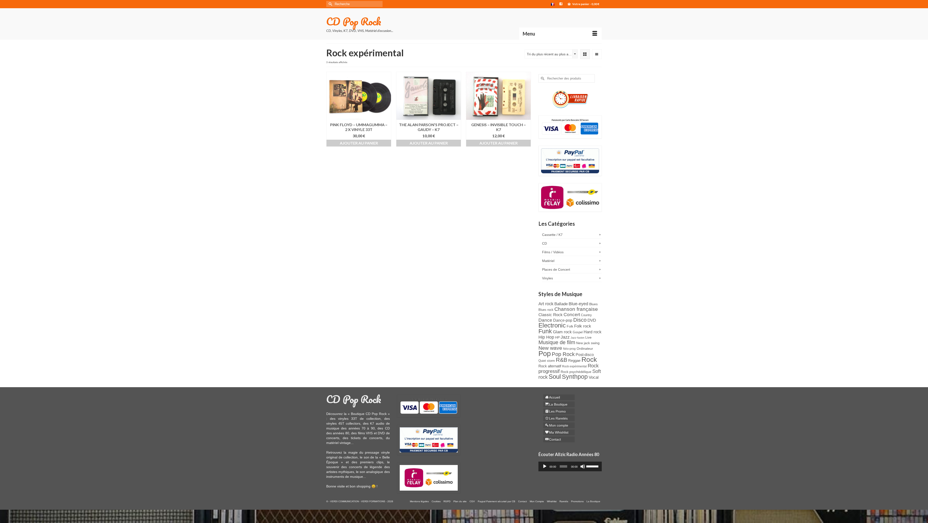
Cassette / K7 (552, 235)
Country (586, 315)
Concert (572, 314)
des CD (383, 428)
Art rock (545, 303)
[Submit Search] (330, 4)
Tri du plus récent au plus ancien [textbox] (552, 54)
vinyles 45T (335, 423)
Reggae (574, 360)
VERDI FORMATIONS (373, 501)
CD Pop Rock (353, 21)
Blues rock (545, 310)
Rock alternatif (549, 366)
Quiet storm (546, 361)
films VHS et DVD (371, 433)
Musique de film (556, 342)
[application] (570, 466)
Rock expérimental (574, 366)
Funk (545, 331)
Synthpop (575, 376)
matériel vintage (338, 443)
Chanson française (576, 309)
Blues (593, 304)
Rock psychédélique (576, 372)
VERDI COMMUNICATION (344, 501)
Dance (545, 320)
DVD (591, 320)
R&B (561, 360)
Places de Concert (556, 269)
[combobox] (551, 53)
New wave (550, 348)
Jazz (565, 337)
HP (557, 337)
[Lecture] (544, 466)
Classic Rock (550, 314)
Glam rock (562, 332)
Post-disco (585, 355)
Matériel (548, 261)
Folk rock (582, 326)
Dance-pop (562, 320)
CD (544, 243)
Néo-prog (569, 348)
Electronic (552, 325)
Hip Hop (546, 337)
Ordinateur (585, 348)
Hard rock (593, 331)
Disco (580, 320)
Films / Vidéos (553, 252)
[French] (552, 4)
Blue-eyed (578, 303)
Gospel (578, 332)
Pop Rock (563, 354)
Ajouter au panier (359, 143)
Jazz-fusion (577, 337)
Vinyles (547, 278)
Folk (570, 326)
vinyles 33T (347, 419)
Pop (544, 353)
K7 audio (377, 423)
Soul (555, 376)
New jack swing (588, 343)
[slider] (592, 466)
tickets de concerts (367, 438)
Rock (589, 359)
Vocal (594, 377)
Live (588, 337)
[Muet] (582, 466)
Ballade (561, 304)
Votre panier (585, 4)
